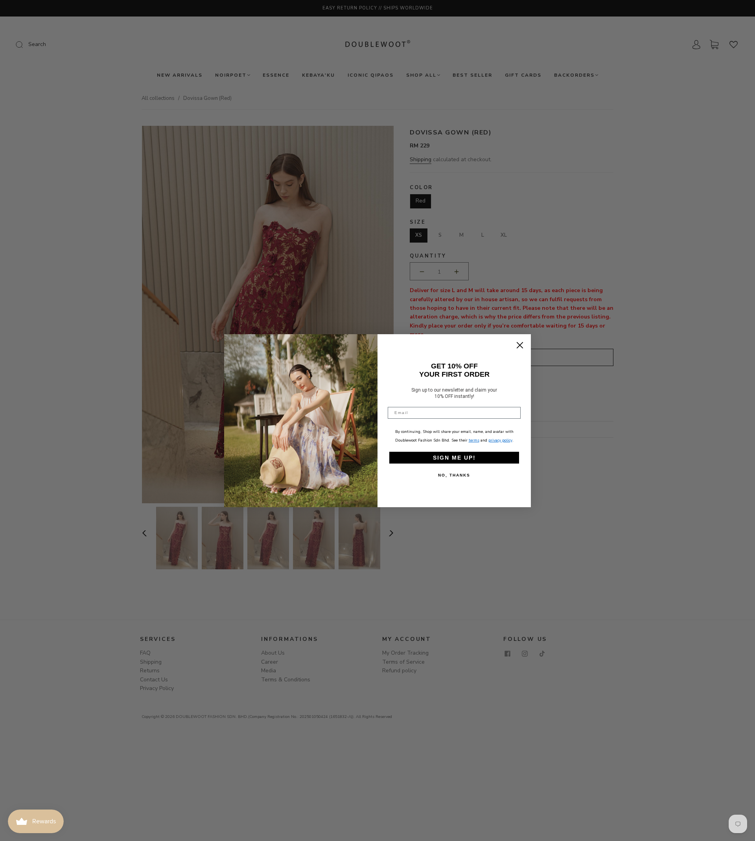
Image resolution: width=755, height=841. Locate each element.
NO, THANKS (454, 475)
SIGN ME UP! (454, 458)
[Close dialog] (520, 345)
